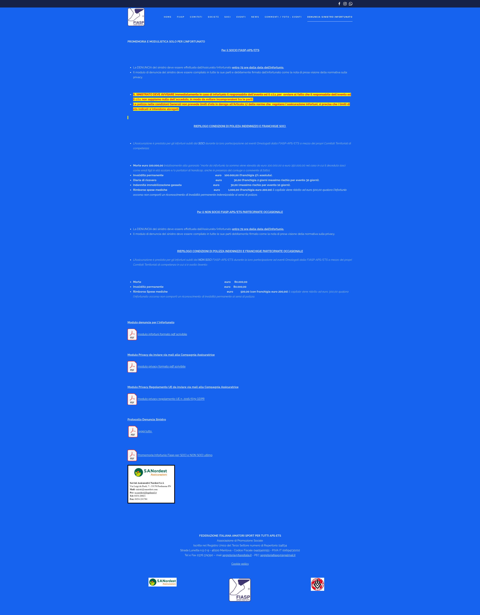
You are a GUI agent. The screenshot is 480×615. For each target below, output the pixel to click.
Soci (227, 17)
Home (167, 17)
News (255, 17)
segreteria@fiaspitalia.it (237, 555)
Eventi (241, 17)
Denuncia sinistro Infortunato (329, 17)
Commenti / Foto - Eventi (283, 17)
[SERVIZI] (162, 582)
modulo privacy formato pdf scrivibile (162, 366)
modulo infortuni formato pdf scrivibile (162, 334)
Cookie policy (240, 564)
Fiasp (180, 17)
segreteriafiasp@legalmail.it (278, 555)
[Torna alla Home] (136, 16)
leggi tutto (145, 431)
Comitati (196, 17)
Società (213, 17)
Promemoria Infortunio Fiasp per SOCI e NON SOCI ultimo (175, 455)
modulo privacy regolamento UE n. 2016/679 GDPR (171, 399)
